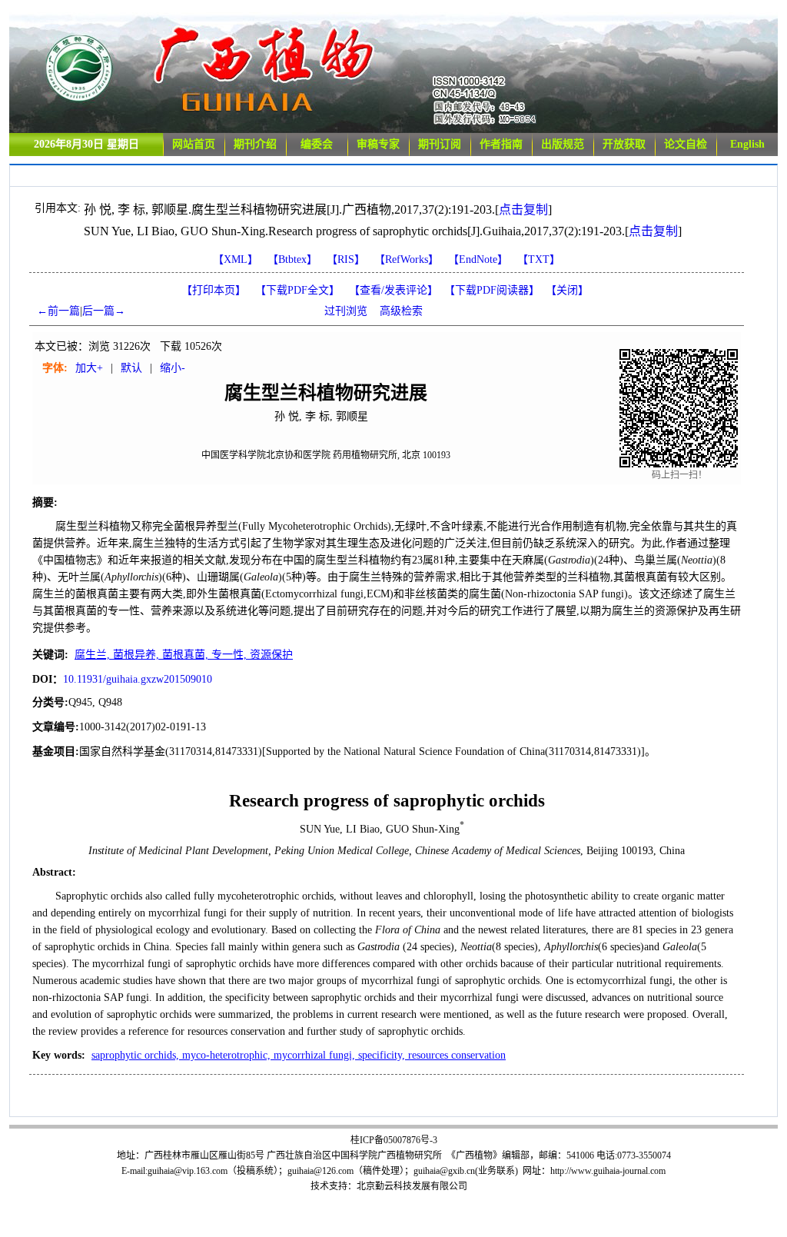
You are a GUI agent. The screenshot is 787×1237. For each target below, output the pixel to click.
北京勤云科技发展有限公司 (412, 1186)
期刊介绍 (255, 144)
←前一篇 (58, 311)
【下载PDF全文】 (297, 290)
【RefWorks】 (406, 259)
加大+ (89, 368)
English (747, 144)
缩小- (172, 368)
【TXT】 (538, 259)
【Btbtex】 (292, 259)
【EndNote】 (478, 259)
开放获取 (624, 144)
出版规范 (562, 144)
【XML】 (235, 259)
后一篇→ (103, 311)
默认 (131, 368)
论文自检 (685, 144)
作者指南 (501, 144)
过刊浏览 (345, 311)
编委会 (317, 144)
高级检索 (401, 311)
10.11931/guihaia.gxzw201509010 (137, 679)
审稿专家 (378, 144)
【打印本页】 (213, 290)
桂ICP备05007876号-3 (393, 1140)
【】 (393, 290)
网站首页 (193, 144)
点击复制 (523, 209)
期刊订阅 (439, 144)
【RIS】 (346, 259)
